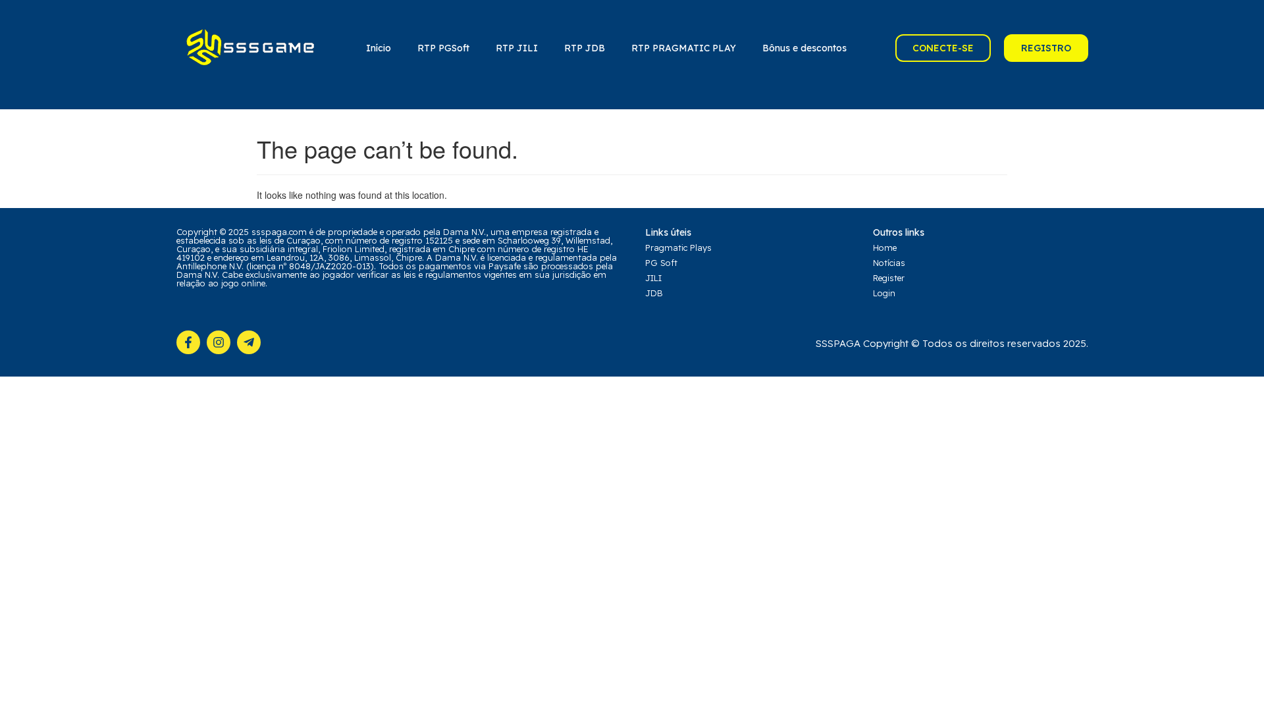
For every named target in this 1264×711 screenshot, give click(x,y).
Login (884, 293)
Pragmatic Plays (678, 247)
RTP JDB (584, 48)
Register (889, 278)
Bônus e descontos (804, 48)
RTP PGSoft (443, 48)
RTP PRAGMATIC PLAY (683, 48)
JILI (653, 278)
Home (885, 247)
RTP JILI (517, 48)
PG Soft (661, 262)
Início (378, 48)
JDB (654, 293)
